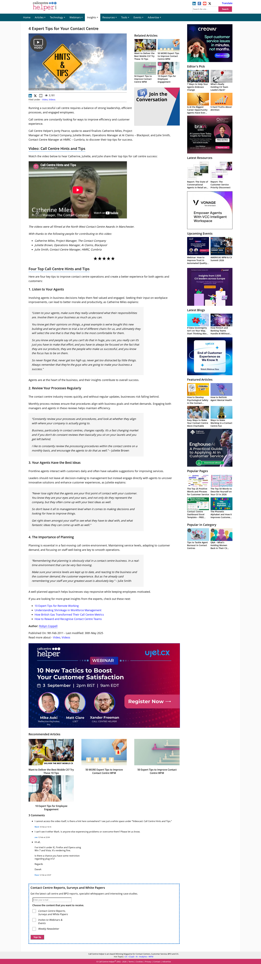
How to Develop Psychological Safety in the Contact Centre (197, 401)
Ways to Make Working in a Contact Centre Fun (221, 423)
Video (45, 99)
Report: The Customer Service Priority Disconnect (220, 184)
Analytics (143, 956)
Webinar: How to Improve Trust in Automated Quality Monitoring (197, 261)
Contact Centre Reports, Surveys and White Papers (68, 888)
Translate (227, 3)
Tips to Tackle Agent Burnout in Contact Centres (197, 545)
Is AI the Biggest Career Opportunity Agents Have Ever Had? (197, 111)
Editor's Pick (196, 66)
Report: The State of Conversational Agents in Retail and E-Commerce (197, 186)
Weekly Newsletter (48, 928)
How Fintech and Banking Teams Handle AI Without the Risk (220, 332)
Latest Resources (199, 158)
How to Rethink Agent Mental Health (221, 399)
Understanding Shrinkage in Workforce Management (68, 610)
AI (137, 956)
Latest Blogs (196, 310)
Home (27, 17)
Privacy (148, 961)
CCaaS (131, 956)
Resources (108, 17)
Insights (91, 17)
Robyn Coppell (48, 626)
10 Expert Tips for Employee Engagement (167, 79)
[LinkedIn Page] (194, 4)
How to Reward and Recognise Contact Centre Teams (68, 619)
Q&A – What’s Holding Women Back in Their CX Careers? (219, 546)
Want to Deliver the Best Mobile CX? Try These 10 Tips (144, 56)
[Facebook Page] (199, 4)
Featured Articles (200, 379)
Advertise (153, 17)
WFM (151, 956)
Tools (124, 17)
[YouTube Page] (204, 4)
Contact (156, 961)
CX (126, 956)
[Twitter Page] (210, 4)
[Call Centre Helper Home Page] (45, 11)
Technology (56, 17)
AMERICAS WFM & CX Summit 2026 (221, 259)
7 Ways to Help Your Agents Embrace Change (197, 87)
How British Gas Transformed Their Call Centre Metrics (69, 614)
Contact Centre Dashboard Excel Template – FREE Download (195, 516)
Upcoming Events (200, 233)
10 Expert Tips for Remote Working (57, 606)
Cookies (139, 961)
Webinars (75, 17)
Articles (39, 17)
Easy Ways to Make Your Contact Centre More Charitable (197, 423)
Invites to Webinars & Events (50, 921)
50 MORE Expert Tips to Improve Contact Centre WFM (168, 56)
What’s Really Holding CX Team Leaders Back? (219, 87)
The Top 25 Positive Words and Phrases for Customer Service (198, 491)
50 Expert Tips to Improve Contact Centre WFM (143, 79)
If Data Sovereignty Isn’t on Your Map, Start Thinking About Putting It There (198, 332)
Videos (52, 99)
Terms (131, 961)
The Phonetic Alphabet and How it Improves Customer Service (221, 516)
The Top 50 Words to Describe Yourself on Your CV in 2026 (221, 491)
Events (137, 17)
